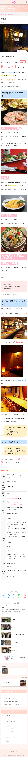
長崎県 (8, 498)
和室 (24, 609)
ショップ (7, 741)
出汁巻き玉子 (5, 609)
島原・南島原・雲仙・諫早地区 (12, 704)
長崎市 (12, 498)
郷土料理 (4, 611)
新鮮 (16, 609)
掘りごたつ (11, 611)
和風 (20, 609)
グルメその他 (10, 731)
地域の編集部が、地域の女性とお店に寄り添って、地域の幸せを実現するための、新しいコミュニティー (14, 8)
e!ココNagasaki (5, 605)
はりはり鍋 (5, 613)
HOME (14, 751)
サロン (6, 734)
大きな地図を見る (11, 504)
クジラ (21, 611)
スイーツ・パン (10, 728)
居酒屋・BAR (9, 603)
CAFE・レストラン (11, 721)
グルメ (3, 603)
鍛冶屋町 (16, 498)
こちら (11, 582)
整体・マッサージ (11, 737)
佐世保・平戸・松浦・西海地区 (12, 701)
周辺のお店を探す (21, 504)
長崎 (17, 611)
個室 (12, 609)
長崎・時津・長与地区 (19, 603)
